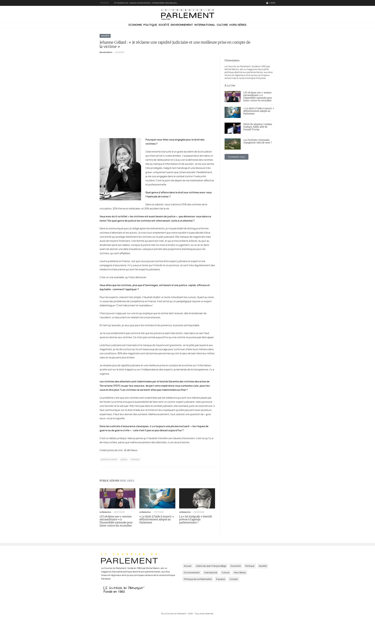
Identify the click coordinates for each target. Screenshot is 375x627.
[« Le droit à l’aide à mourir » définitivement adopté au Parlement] (157, 498)
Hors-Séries (237, 24)
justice (124, 459)
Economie (135, 24)
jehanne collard (109, 459)
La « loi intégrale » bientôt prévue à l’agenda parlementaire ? (195, 519)
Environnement (182, 24)
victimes (135, 459)
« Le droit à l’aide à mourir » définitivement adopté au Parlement (142, 3)
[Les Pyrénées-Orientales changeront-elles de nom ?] (233, 144)
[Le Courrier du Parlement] (187, 14)
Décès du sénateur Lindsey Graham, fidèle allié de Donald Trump (257, 127)
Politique (150, 24)
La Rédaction (105, 512)
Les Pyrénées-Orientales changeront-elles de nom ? (257, 141)
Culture (222, 24)
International (204, 24)
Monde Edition (106, 52)
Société (163, 24)
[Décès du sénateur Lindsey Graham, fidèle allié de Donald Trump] (233, 128)
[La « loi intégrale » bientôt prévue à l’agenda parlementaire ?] (197, 498)
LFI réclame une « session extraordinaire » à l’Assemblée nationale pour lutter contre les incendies (116, 521)
